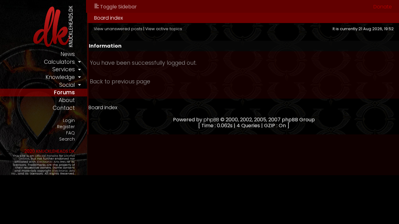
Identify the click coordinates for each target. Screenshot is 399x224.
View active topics (163, 28)
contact (64, 108)
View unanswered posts (118, 28)
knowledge (60, 77)
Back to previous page (120, 81)
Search (67, 139)
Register (66, 127)
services (63, 69)
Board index (108, 17)
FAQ (70, 133)
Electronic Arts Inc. (51, 162)
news (67, 54)
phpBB (211, 119)
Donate (382, 6)
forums (64, 92)
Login (69, 121)
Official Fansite (46, 156)
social (67, 85)
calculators (59, 62)
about (67, 100)
